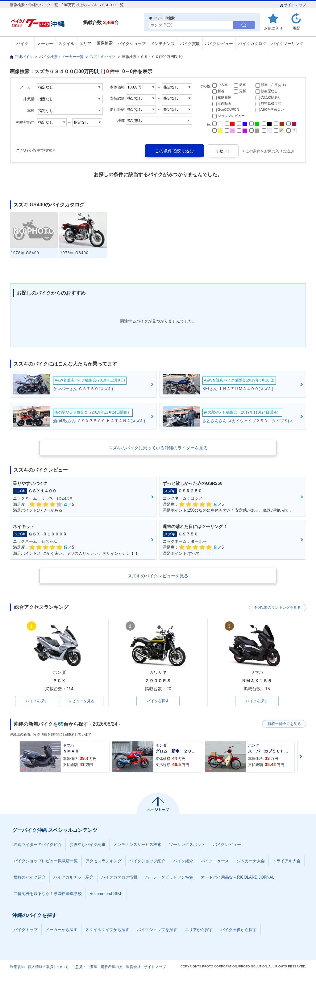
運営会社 (133, 967)
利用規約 (17, 967)
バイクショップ (132, 43)
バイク (22, 43)
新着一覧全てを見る (284, 724)
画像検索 (105, 43)
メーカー (45, 43)
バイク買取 (190, 43)
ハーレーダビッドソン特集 (169, 877)
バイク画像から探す (239, 929)
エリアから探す (199, 929)
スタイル (66, 43)
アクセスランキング (103, 861)
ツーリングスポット (187, 844)
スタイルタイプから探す (107, 929)
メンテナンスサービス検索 (137, 844)
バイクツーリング (287, 43)
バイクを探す (37, 701)
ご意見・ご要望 (85, 967)
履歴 (296, 28)
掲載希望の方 (112, 967)
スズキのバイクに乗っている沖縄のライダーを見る (158, 447)
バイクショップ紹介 (147, 861)
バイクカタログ (252, 43)
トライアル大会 (286, 861)
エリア (85, 43)
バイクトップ (26, 929)
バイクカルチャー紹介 (73, 877)
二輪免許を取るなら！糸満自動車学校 (48, 893)
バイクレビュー (219, 43)
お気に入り (273, 28)
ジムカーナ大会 (251, 861)
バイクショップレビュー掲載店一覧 (46, 861)
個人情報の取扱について (48, 967)
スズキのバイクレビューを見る (158, 575)
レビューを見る (81, 701)
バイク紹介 (183, 861)
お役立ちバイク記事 (87, 844)
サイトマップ (295, 5)
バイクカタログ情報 (119, 877)
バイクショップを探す (157, 929)
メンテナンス (163, 43)
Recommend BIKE (106, 893)
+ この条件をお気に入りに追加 (268, 151)
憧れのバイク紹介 (30, 877)
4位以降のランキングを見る (277, 607)
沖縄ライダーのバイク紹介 (38, 844)
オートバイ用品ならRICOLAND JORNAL (237, 877)
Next (300, 756)
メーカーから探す (61, 929)
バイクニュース (215, 861)
